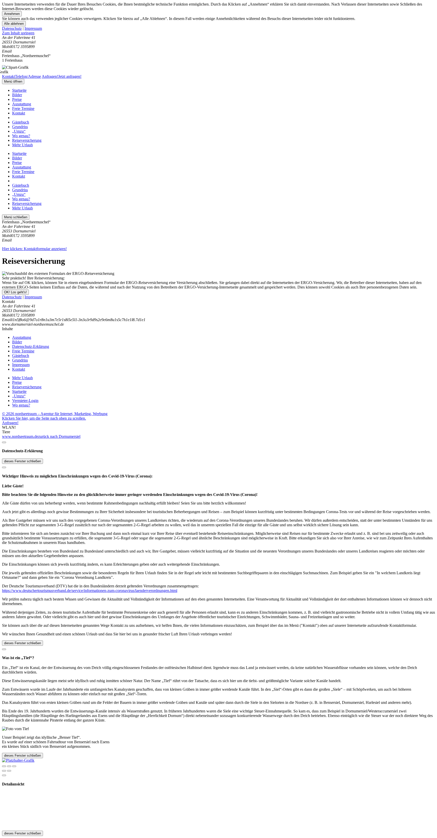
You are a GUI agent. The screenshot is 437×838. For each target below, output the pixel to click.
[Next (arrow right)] (9, 771)
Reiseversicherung (26, 140)
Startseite (19, 90)
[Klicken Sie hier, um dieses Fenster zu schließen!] (4, 442)
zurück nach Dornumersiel (59, 436)
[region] (218, 33)
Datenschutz (12, 28)
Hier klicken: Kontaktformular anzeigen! (34, 249)
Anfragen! (10, 423)
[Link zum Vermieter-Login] (18, 760)
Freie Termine (23, 108)
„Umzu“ (19, 131)
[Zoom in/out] (14, 766)
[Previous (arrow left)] (4, 771)
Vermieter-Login (25, 400)
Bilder (17, 95)
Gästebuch (20, 122)
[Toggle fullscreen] (9, 766)
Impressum (33, 28)
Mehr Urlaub (22, 145)
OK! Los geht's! (15, 292)
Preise (17, 99)
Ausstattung (21, 104)
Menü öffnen (13, 81)
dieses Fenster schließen (22, 461)
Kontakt (18, 113)
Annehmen (12, 14)
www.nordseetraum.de (20, 436)
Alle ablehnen (14, 24)
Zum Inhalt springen (18, 33)
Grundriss (20, 127)
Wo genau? (21, 136)
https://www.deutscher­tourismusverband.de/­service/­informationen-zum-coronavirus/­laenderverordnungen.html (89, 590)
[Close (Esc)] (4, 766)
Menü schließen (15, 217)
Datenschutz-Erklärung (30, 346)
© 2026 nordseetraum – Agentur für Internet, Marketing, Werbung (54, 414)
